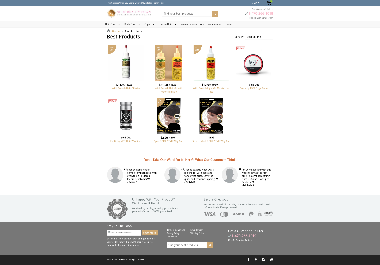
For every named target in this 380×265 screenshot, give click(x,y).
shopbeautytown (121, 259)
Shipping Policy (197, 233)
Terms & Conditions (176, 230)
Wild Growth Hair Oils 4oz (126, 88)
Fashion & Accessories (192, 24)
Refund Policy (196, 230)
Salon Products (216, 24)
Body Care (129, 24)
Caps (147, 24)
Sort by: (239, 36)
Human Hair (165, 24)
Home (115, 31)
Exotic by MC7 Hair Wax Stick (126, 141)
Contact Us (172, 236)
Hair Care (110, 24)
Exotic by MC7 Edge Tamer (254, 88)
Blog (229, 24)
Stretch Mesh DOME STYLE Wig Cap (211, 141)
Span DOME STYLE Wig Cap (168, 141)
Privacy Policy (173, 233)
